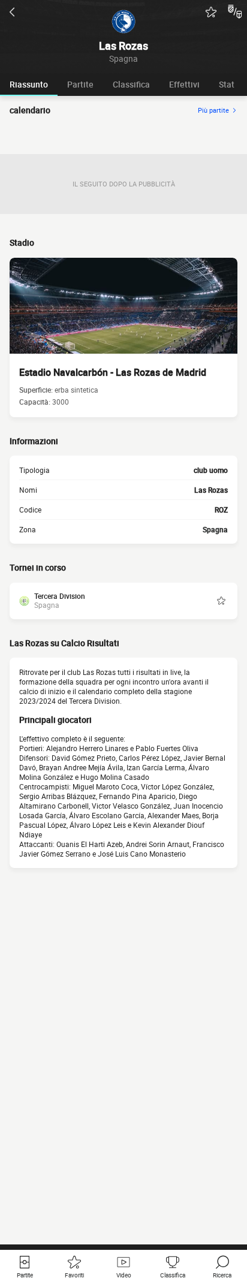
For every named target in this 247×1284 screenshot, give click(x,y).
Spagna (215, 529)
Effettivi (184, 84)
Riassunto (29, 84)
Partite (80, 84)
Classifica (131, 84)
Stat (226, 84)
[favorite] (211, 12)
